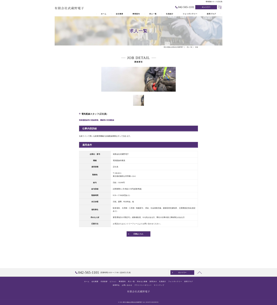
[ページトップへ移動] (199, 272)
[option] (138, 79)
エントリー (206, 7)
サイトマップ (159, 285)
